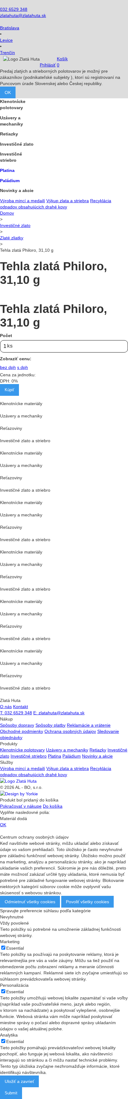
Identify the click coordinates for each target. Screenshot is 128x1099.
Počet (6, 335)
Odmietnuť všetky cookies (30, 901)
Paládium (71, 756)
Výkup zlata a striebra (67, 200)
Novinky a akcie (97, 756)
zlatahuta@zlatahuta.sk (23, 15)
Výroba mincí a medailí (22, 200)
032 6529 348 (13, 9)
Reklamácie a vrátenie (89, 725)
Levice (6, 40)
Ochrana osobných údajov (70, 731)
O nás (6, 706)
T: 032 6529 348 (16, 712)
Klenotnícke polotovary (22, 749)
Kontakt (20, 706)
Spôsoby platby (50, 725)
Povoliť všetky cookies (87, 901)
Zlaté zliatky (11, 237)
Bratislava (9, 27)
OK (8, 92)
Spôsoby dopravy (17, 725)
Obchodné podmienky (21, 731)
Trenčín (7, 52)
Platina (54, 756)
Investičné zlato (15, 225)
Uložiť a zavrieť (19, 1081)
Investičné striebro (29, 756)
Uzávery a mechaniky (67, 749)
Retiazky (97, 749)
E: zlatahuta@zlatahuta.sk (59, 712)
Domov (7, 213)
